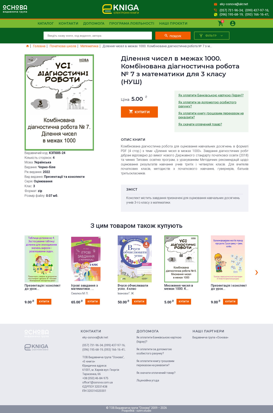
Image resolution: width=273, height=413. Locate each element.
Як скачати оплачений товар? (200, 124)
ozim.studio (143, 410)
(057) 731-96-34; (231, 10)
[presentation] (256, 272)
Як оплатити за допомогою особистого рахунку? (207, 104)
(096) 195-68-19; (231, 14)
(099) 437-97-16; (257, 10)
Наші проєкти (173, 23)
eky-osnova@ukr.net (234, 4)
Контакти (68, 23)
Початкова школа (63, 46)
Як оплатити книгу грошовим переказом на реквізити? (211, 115)
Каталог (46, 23)
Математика (89, 46)
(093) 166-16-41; (257, 14)
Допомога (93, 23)
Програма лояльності (131, 23)
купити (142, 112)
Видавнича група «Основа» (210, 337)
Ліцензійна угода (147, 380)
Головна (39, 46)
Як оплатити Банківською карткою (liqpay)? (211, 95)
